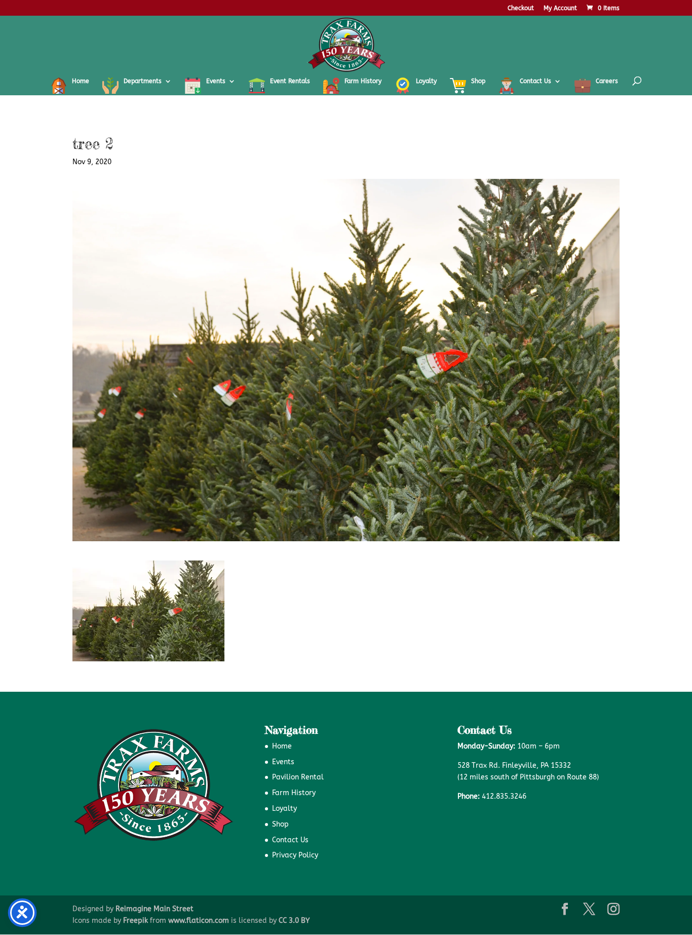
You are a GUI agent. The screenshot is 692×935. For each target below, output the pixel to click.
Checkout (521, 8)
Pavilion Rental (298, 777)
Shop (280, 824)
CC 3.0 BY (294, 920)
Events (283, 762)
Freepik (135, 920)
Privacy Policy (295, 855)
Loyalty (284, 808)
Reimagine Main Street (155, 909)
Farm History (294, 793)
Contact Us (290, 840)
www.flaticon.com (198, 920)
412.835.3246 (504, 796)
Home (282, 746)
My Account (560, 8)
